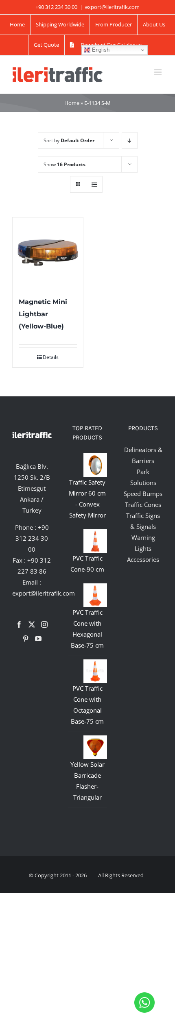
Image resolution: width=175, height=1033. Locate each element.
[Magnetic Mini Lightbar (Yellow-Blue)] (48, 252)
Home (71, 103)
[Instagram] (44, 624)
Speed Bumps (143, 493)
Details (51, 357)
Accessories (143, 559)
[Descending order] (130, 140)
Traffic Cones (143, 504)
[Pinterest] (25, 638)
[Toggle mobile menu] (158, 72)
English (99, 50)
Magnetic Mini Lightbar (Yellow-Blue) (43, 314)
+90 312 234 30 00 (32, 538)
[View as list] (94, 184)
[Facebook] (19, 624)
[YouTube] (38, 638)
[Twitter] (31, 624)
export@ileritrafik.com (112, 7)
